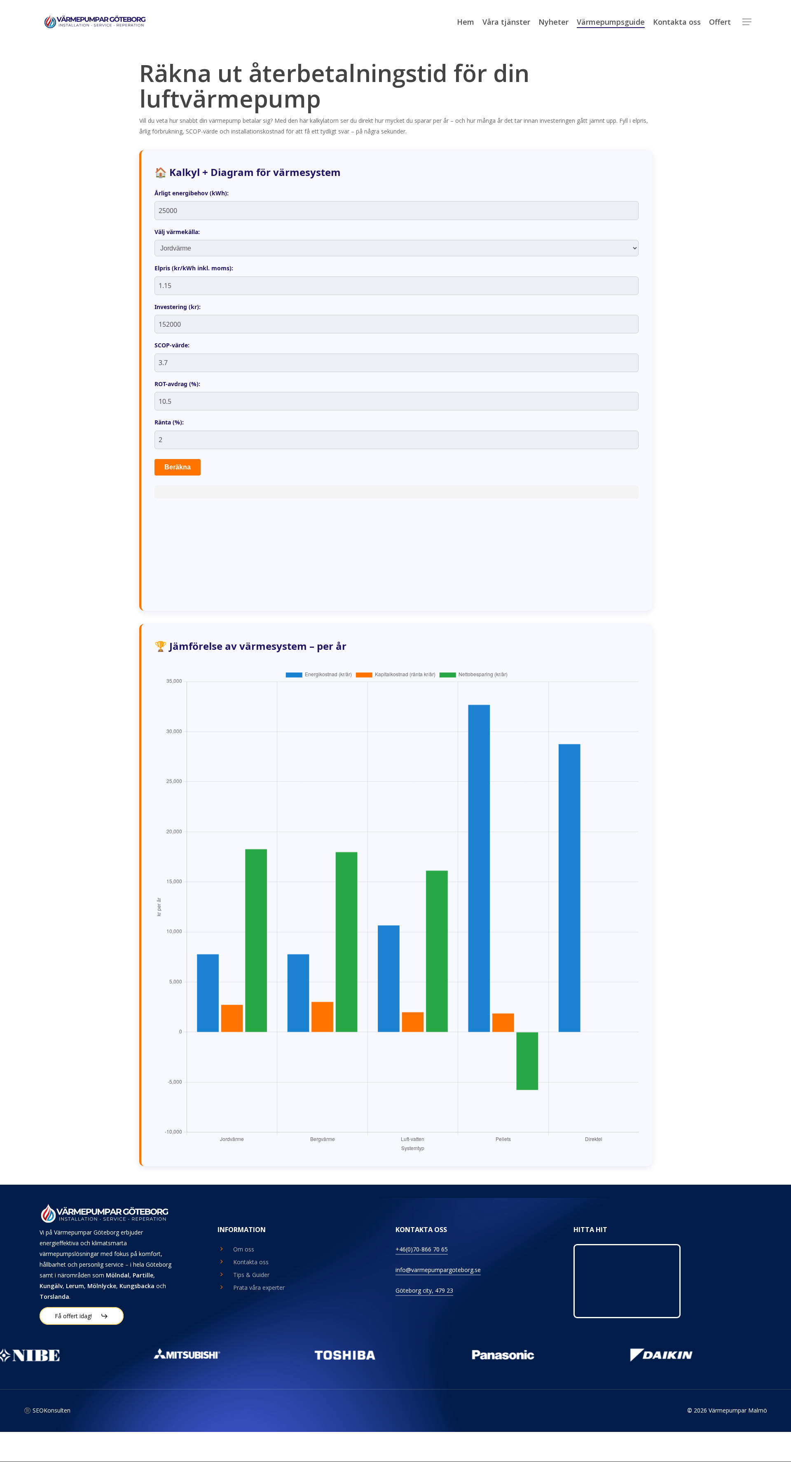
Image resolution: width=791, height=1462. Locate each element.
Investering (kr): (177, 307)
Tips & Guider (251, 1275)
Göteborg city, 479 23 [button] (424, 1290)
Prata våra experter (259, 1287)
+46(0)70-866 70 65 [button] (422, 1249)
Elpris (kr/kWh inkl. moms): (193, 268)
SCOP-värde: (172, 345)
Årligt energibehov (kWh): (191, 193)
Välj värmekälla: (177, 232)
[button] (746, 22)
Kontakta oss (251, 1262)
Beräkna (177, 467)
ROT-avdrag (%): (177, 384)
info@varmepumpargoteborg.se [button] (438, 1270)
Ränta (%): (169, 422)
